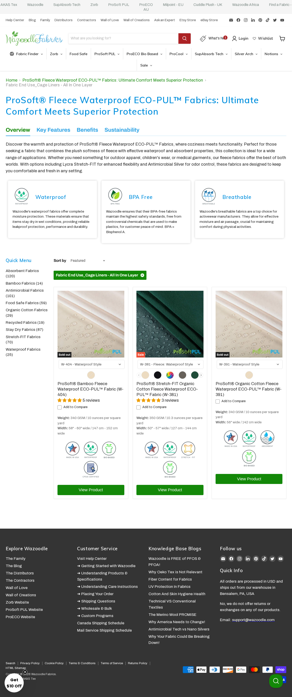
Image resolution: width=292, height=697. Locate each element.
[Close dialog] (233, 294)
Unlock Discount (192, 389)
